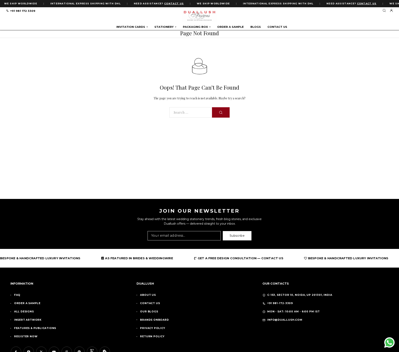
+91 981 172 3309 (22, 10)
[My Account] (391, 10)
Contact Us (277, 26)
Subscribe (237, 236)
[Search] (384, 10)
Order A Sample (230, 26)
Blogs (255, 26)
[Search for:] (190, 112)
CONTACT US (174, 3)
